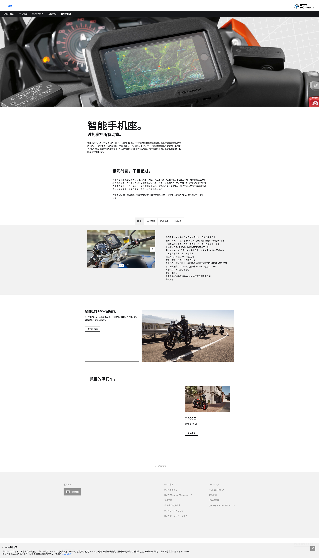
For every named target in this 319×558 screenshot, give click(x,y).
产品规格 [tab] (164, 221)
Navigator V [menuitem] (37, 13)
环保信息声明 (215, 489)
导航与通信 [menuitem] (9, 13)
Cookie (214, 484)
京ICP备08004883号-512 (220, 505)
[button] (6, 5)
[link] (304, 6)
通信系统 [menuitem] (52, 13)
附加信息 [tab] (178, 221)
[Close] (312, 548)
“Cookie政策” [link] (67, 554)
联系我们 (213, 494)
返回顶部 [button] (161, 466)
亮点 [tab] (139, 221)
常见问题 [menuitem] (23, 13)
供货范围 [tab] (151, 221)
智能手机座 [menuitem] (66, 13)
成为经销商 (214, 500)
